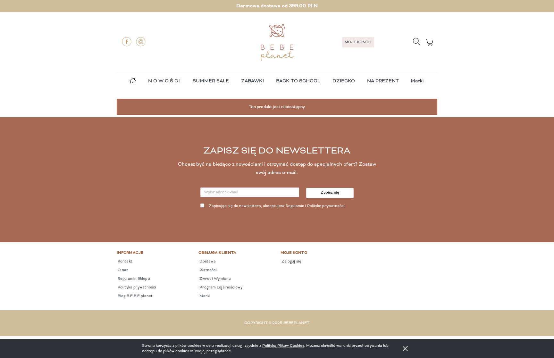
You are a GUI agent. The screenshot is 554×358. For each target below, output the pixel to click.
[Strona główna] (277, 42)
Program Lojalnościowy (220, 287)
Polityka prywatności (136, 287)
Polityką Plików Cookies (283, 345)
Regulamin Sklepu (133, 278)
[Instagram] (140, 41)
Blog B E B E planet (135, 296)
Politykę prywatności (326, 206)
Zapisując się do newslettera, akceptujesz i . (277, 206)
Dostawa (207, 261)
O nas (123, 270)
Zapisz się (330, 192)
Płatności (207, 270)
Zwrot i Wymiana (214, 278)
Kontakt (124, 261)
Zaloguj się (291, 261)
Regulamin (295, 206)
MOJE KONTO (358, 42)
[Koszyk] (430, 46)
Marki (417, 81)
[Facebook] (126, 41)
